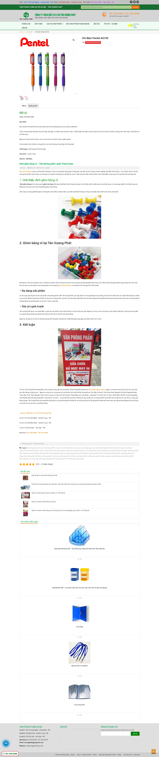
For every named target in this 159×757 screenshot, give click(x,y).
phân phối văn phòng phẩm (75, 450)
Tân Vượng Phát (90, 450)
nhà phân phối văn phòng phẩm (55, 450)
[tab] (24, 106)
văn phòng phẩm (102, 450)
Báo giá (97, 24)
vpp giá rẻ (108, 456)
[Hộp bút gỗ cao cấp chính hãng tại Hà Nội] (25, 478)
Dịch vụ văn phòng (54, 24)
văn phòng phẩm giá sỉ (95, 453)
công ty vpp (77, 448)
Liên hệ (24, 28)
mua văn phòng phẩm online (33, 450)
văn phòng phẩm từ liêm (66, 456)
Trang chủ (26, 24)
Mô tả (24, 106)
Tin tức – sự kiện (110, 24)
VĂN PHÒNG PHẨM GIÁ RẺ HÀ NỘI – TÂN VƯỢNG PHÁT (40, 7)
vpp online (39, 459)
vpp (93, 456)
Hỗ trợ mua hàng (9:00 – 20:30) (64, 754)
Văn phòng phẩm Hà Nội (32, 456)
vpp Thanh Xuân (78, 459)
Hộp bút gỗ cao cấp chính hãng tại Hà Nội (44, 475)
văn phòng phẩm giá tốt (112, 453)
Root (23, 168)
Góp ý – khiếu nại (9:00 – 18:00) (87, 754)
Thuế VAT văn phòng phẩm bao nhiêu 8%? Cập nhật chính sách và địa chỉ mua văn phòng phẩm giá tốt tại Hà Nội (66, 484)
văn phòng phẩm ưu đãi (83, 456)
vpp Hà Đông (116, 456)
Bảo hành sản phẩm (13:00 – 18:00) (110, 754)
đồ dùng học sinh (115, 448)
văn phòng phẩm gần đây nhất (38, 453)
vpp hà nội (124, 456)
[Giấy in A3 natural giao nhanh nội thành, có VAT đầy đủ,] (25, 495)
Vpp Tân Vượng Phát (56, 459)
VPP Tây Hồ (68, 459)
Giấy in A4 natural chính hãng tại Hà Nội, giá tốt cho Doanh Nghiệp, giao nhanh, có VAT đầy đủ (60, 510)
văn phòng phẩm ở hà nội (49, 456)
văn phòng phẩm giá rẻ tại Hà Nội (76, 453)
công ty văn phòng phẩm (64, 448)
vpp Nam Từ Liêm (29, 459)
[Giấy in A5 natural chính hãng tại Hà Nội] (25, 504)
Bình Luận (32, 168)
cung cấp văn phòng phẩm (100, 448)
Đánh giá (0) (33, 106)
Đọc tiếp (79, 559)
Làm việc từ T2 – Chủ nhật (132, 754)
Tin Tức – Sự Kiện (44, 168)
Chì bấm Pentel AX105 (93, 42)
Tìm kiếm (135, 7)
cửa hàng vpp (86, 448)
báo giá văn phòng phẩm (46, 448)
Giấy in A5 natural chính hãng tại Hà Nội (43, 501)
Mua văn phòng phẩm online (77, 24)
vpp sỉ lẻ (46, 459)
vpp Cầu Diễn (99, 456)
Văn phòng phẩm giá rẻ (57, 453)
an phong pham (32, 448)
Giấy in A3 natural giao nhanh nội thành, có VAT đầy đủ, (48, 493)
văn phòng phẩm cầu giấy (117, 450)
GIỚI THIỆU (39, 24)
